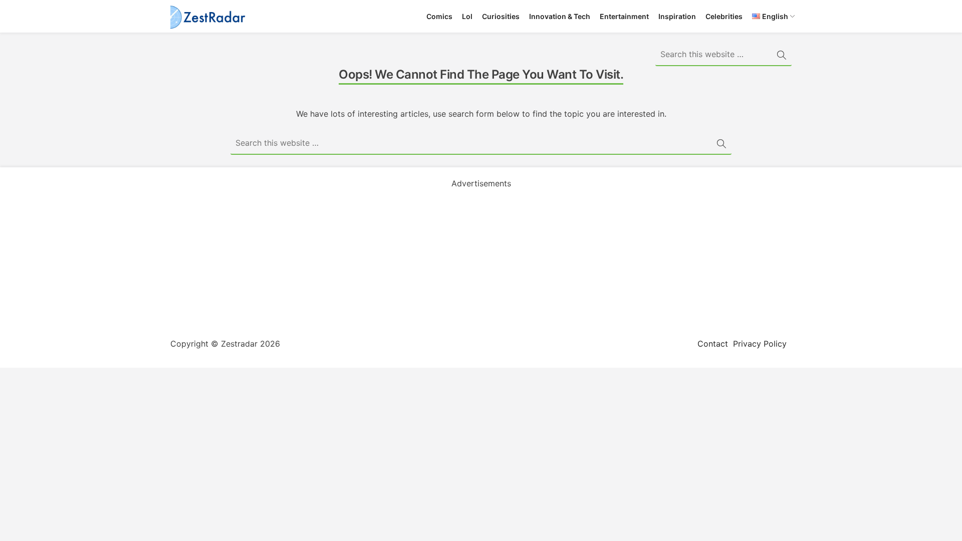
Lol (467, 16)
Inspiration (677, 16)
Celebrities (724, 16)
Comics (439, 16)
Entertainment (624, 16)
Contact (712, 344)
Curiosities (501, 16)
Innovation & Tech (559, 16)
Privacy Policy (760, 344)
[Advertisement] (481, 259)
